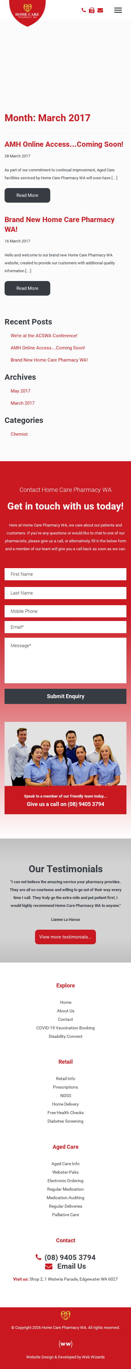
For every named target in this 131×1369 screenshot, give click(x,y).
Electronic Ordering (65, 1180)
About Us (65, 1010)
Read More (27, 195)
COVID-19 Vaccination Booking (65, 1027)
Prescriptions (65, 1087)
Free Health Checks (66, 1112)
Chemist (19, 434)
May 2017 (20, 391)
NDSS (65, 1095)
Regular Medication (65, 1189)
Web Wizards (93, 1357)
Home (65, 1002)
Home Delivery (65, 1104)
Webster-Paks (65, 1172)
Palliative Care (65, 1214)
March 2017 (22, 403)
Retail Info (65, 1078)
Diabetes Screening (65, 1121)
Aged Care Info (65, 1163)
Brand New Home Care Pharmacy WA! (49, 360)
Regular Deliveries (65, 1206)
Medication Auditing (65, 1197)
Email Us (70, 1266)
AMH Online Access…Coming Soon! (64, 144)
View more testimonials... (65, 937)
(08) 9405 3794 (86, 804)
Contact (65, 1019)
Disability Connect (66, 1036)
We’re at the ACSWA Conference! (44, 335)
